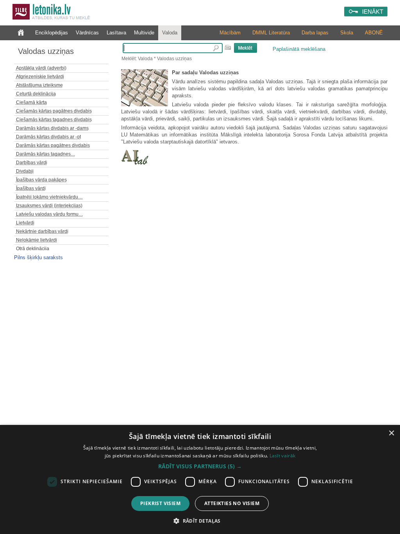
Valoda (169, 33)
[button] (200, 466)
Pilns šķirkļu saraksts (38, 257)
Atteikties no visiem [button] (231, 503)
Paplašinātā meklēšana (299, 49)
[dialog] (200, 479)
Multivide (144, 33)
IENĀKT (372, 11)
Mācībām (230, 33)
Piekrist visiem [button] (160, 503)
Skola (346, 33)
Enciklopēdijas (51, 33)
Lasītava (116, 33)
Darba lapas (315, 33)
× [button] (391, 433)
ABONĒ (374, 33)
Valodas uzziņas (46, 51)
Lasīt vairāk (283, 455)
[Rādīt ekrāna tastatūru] (228, 47)
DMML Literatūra (271, 33)
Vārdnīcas (87, 33)
